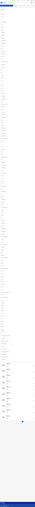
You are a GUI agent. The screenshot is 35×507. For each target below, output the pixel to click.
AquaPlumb (2, 27)
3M (1, 11)
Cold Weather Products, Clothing (5, 351)
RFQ (21, 5)
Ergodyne (2, 85)
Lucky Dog (2, 178)
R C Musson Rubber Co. (4, 244)
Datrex (2, 69)
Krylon (2, 159)
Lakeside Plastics (3, 162)
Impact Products (3, 130)
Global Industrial (3, 96)
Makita (2, 183)
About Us (28, 5)
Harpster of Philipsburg (4, 114)
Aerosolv (2, 16)
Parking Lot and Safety (3, 354)
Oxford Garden (3, 220)
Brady (2, 48)
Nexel (2, 212)
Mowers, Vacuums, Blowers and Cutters (5, 335)
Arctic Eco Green (3, 32)
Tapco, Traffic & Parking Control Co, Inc (5, 292)
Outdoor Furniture (3, 359)
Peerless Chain (3, 223)
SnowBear (2, 281)
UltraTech (2, 313)
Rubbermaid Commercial (4, 257)
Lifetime (2, 175)
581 (32, 421)
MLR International (3, 199)
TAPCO (2, 289)
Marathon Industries (3, 186)
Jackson (2, 146)
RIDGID (2, 252)
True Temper (2, 302)
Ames (2, 24)
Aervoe (2, 19)
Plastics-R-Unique (3, 231)
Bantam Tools (2, 35)
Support (24, 5)
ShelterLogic (2, 276)
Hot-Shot (2, 122)
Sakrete (2, 260)
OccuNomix (2, 215)
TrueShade (2, 305)
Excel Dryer (2, 88)
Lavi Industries (3, 167)
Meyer (2, 194)
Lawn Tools (2, 346)
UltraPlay (2, 310)
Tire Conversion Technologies (4, 297)
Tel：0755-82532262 (3, 505)
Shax (1, 273)
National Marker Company (4, 207)
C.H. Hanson (2, 56)
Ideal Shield (2, 125)
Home (1, 7)
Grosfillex (2, 109)
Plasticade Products (3, 228)
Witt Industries (2, 326)
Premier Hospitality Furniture (4, 236)
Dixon (2, 72)
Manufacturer (17, 5)
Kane (1, 154)
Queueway (2, 239)
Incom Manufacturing (3, 133)
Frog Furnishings (3, 93)
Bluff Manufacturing (3, 43)
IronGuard (2, 141)
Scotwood (2, 265)
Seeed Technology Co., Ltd (4, 268)
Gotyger (2, 101)
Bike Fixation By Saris (3, 40)
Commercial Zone (3, 64)
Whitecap (2, 321)
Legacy (2, 170)
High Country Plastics (3, 117)
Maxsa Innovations (3, 191)
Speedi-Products (3, 284)
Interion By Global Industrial (4, 138)
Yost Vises (2, 329)
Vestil (1, 318)
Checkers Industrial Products (4, 61)
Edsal (2, 80)
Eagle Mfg (2, 77)
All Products (2, 5)
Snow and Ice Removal (4, 343)
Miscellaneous (3, 338)
